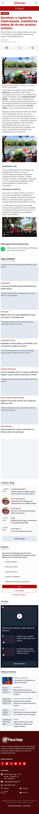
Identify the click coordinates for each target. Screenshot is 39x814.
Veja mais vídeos (19, 664)
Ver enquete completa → (19, 595)
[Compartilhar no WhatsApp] (20, 48)
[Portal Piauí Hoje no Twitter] (11, 763)
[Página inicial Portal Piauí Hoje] (19, 3)
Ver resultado (19, 590)
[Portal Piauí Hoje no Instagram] (7, 763)
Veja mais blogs (19, 539)
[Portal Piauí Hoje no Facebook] (2, 763)
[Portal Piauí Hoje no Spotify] (24, 763)
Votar (19, 586)
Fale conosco (27, 806)
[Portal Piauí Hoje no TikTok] (20, 763)
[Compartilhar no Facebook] (7, 48)
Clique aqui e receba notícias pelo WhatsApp (22, 248)
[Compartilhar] (32, 48)
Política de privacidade (14, 806)
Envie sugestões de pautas (16, 250)
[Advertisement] (19, 459)
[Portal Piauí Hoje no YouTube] (15, 763)
